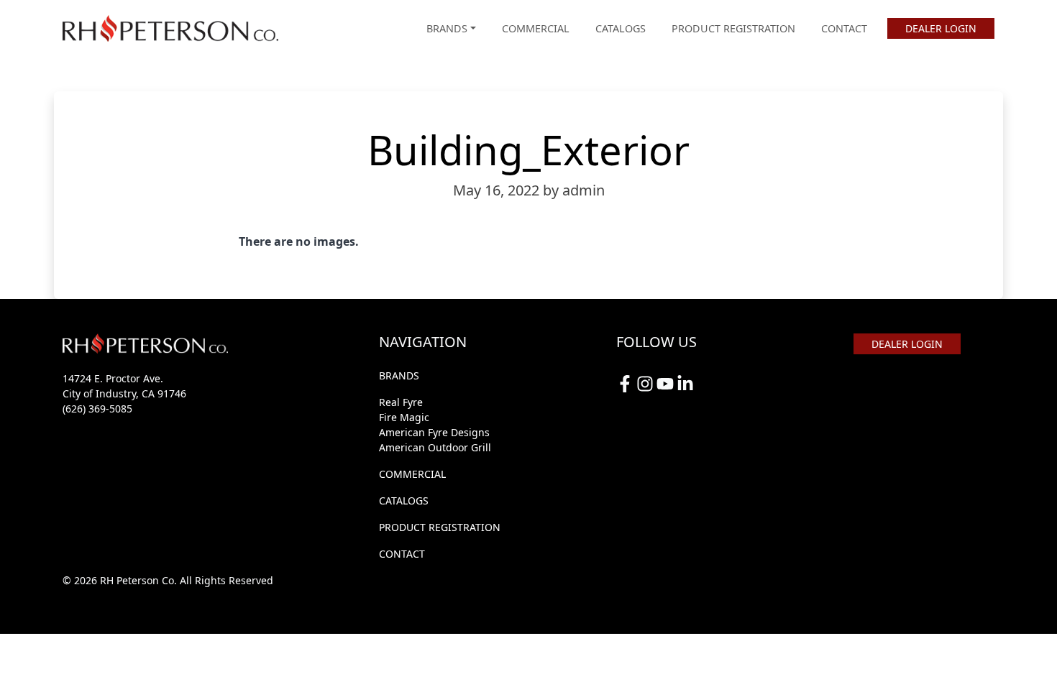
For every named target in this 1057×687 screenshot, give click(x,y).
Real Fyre (401, 402)
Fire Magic (404, 417)
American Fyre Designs (434, 432)
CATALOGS (620, 28)
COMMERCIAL (535, 28)
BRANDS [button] (446, 28)
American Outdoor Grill (435, 447)
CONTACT (844, 28)
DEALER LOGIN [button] (940, 28)
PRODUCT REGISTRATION (733, 28)
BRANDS (399, 375)
